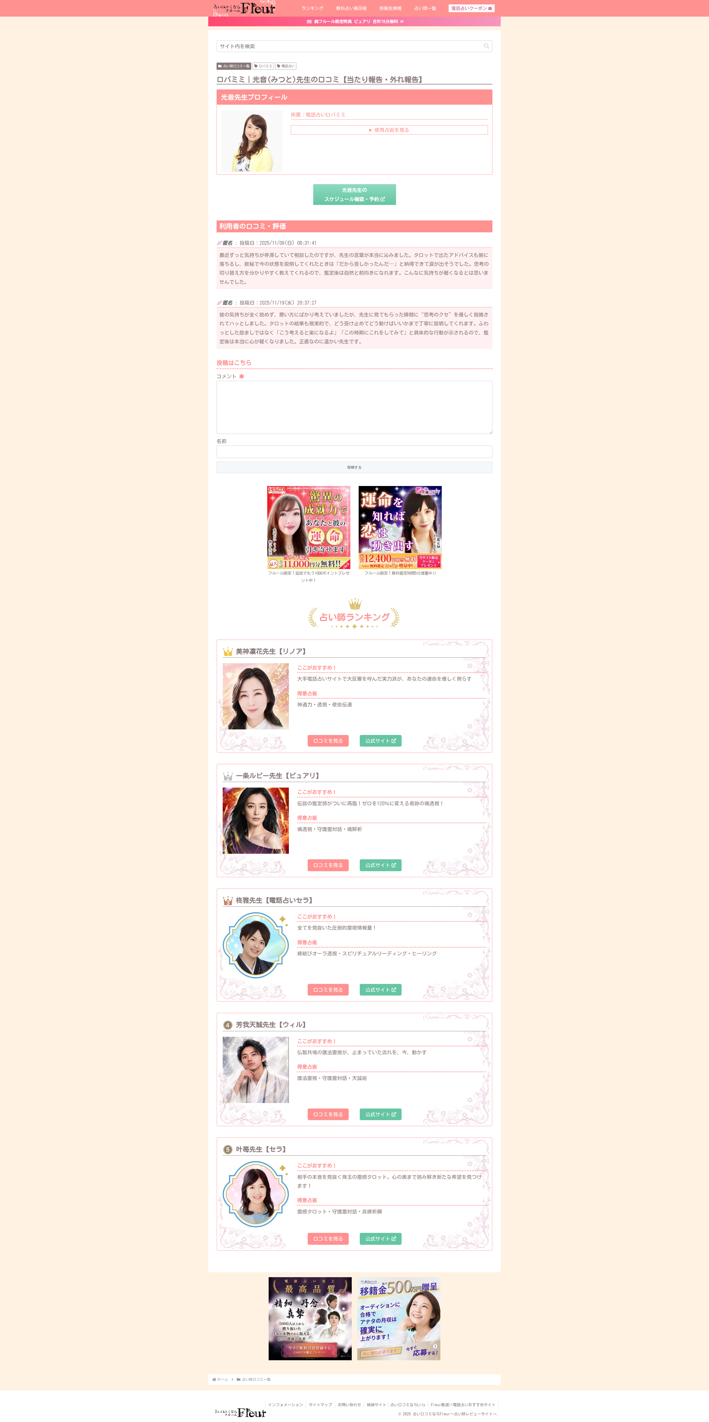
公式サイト (377, 740)
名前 (222, 441)
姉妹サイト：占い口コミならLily (396, 1405)
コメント (230, 376)
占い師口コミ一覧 (236, 66)
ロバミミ (265, 66)
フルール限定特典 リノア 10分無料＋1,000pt (358, 16)
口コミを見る (328, 740)
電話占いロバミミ (318, 114)
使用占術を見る (391, 129)
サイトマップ (320, 1405)
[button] (487, 46)
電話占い (288, 66)
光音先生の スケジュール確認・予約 (351, 194)
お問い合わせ (349, 1405)
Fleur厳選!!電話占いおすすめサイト (463, 1405)
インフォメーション (285, 1405)
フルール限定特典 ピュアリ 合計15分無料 (358, 26)
